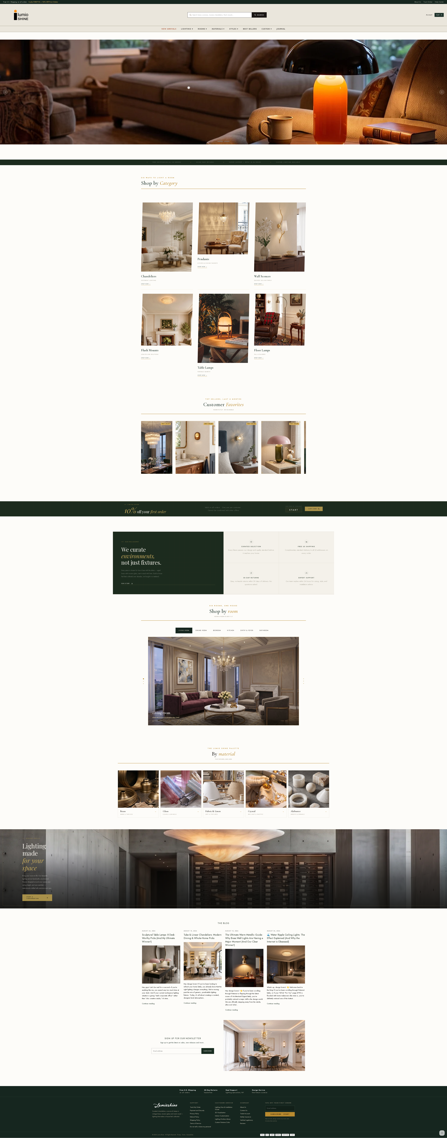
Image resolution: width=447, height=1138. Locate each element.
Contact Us (243, 1110)
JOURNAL (281, 29)
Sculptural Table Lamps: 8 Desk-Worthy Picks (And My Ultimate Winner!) (158, 938)
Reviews (242, 1123)
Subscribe (208, 1051)
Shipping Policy (195, 1120)
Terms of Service (195, 1123)
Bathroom (264, 630)
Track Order (427, 2)
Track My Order (195, 1107)
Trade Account (245, 1113)
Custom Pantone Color (222, 1122)
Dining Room (201, 630)
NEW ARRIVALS (169, 29)
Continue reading (148, 1003)
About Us (417, 2)
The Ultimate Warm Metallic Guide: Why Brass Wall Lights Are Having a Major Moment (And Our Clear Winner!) (244, 940)
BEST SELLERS (250, 29)
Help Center (439, 2)
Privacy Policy (194, 1113)
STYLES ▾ (233, 29)
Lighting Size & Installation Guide (223, 1108)
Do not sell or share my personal (200, 1127)
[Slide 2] (226, 141)
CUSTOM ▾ (267, 29)
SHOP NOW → (146, 284)
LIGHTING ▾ (187, 29)
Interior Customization (222, 1116)
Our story (125, 583)
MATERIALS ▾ (218, 29)
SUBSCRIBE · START (280, 1114)
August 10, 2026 (231, 931)
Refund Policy (194, 1117)
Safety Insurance (245, 1117)
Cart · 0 (439, 15)
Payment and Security (197, 1110)
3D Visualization (220, 1112)
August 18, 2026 (190, 931)
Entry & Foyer (246, 630)
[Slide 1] (220, 141)
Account (429, 15)
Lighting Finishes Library (222, 1119)
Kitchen (230, 630)
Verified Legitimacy (246, 1120)
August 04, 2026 (273, 931)
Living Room (184, 630)
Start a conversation (33, 897)
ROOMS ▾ (202, 29)
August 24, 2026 (148, 931)
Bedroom (217, 630)
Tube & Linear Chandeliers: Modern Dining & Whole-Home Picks (203, 936)
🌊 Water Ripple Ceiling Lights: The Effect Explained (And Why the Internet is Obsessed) (286, 938)
